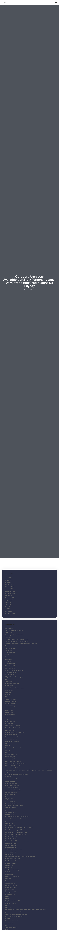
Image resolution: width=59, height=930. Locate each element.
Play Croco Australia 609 (12, 901)
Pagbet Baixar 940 (10, 887)
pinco (7, 898)
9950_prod (8, 697)
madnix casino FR (10, 847)
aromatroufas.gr (10, 706)
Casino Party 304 (10, 757)
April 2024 (8, 609)
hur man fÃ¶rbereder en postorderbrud (17, 816)
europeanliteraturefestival (13, 790)
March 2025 (8, 584)
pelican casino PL (10, 890)
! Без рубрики (9, 628)
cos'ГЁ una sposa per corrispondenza (16, 774)
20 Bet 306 (8, 659)
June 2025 (8, 578)
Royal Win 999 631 (10, 923)
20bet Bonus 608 (10, 666)
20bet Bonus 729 (10, 668)
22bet (7, 679)
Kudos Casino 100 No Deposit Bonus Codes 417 (19, 827)
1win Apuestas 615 (10, 648)
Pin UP (7, 896)
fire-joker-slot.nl (10, 794)
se (6, 925)
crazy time (8, 777)
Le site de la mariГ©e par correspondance (17, 841)
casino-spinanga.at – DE (12, 765)
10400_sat (8, 632)
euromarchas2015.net (11, 788)
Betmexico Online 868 (11, 734)
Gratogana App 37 (10, 812)
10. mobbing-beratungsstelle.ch (14, 630)
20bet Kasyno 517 (10, 672)
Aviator (7, 708)
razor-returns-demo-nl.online (14, 916)
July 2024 (8, 602)
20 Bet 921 (8, 661)
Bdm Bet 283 (9, 723)
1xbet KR (7, 655)
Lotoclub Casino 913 (11, 843)
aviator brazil (9, 710)
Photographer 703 (10, 892)
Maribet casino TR (10, 852)
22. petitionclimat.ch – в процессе (15, 677)
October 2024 (9, 595)
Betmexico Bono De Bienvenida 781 (15, 732)
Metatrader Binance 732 (12, 859)
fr (5, 796)
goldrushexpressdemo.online (14, 805)
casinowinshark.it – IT (11, 768)
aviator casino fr (10, 714)
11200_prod (8, 637)
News (7, 881)
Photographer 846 (10, 894)
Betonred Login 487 (11, 739)
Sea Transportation (11, 927)
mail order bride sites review (13, 850)
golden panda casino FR (12, 803)
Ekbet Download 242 (11, 783)
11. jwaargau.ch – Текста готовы (14, 635)
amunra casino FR (10, 703)
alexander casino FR (11, 701)
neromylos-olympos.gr (12, 876)
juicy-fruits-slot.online (12, 821)
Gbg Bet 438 (9, 799)
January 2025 (9, 589)
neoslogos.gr (9, 874)
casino (7, 752)
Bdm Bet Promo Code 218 (12, 726)
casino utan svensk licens (13, 761)
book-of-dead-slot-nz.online (14, 748)
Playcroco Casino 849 (11, 903)
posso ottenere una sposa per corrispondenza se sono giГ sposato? (25, 910)
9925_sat (8, 695)
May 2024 (8, 607)
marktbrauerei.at (10, 854)
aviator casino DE (10, 712)
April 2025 (8, 582)
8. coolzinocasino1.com (12, 683)
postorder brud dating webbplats (15, 912)
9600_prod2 (9, 690)
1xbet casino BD (10, 652)
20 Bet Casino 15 (10, 663)
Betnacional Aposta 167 (12, 737)
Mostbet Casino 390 (11, 861)
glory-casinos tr (10, 801)
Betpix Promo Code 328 (12, 741)
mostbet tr (8, 867)
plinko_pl (8, 907)
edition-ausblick (10, 781)
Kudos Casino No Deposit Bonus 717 (15, 834)
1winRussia (8, 650)
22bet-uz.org (9, 681)
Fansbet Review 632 (11, 792)
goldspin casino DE (10, 808)
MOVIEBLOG (9, 872)
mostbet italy (9, 865)
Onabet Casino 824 (11, 885)
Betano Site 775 (10, 730)
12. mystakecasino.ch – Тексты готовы (16, 639)
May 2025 (8, 580)
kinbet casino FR (10, 825)
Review (7, 918)
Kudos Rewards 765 (11, 839)
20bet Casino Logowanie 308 (14, 670)
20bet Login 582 (10, 675)
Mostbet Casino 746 (11, 863)
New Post (8, 879)
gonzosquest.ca (10, 810)
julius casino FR (9, 823)
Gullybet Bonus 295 (11, 814)
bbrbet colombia (10, 721)
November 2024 (10, 593)
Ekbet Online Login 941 (12, 785)
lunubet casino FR (10, 845)
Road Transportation (11, 921)
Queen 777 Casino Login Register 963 (16, 914)
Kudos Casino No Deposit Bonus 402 (16, 832)
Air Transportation (10, 699)
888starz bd (9, 686)
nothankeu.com (10, 883)
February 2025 (9, 587)
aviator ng (8, 717)
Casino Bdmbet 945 (11, 754)
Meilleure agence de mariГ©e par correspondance (20, 856)
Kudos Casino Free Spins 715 (13, 830)
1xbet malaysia (9, 657)
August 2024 (9, 600)
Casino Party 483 (10, 759)
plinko (7, 905)
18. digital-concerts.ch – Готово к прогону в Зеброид (21, 643)
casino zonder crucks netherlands (15, 763)
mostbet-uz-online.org (12, 870)
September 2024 (10, 598)
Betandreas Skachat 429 (12, 728)
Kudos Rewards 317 (11, 836)
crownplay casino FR (11, 779)
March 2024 (8, 611)
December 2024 (10, 591)
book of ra (8, 745)
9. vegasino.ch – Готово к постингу (15, 688)
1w (6, 646)
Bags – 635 (8, 719)
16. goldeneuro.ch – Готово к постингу (16, 641)
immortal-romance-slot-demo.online (16, 819)
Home (25, 290)
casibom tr (8, 750)
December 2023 (10, 613)
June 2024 (8, 604)
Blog (6, 743)
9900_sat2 (8, 692)
